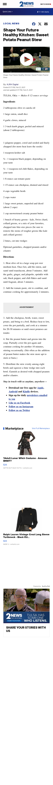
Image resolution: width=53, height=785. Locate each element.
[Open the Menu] (4, 4)
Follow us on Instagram (21, 406)
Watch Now (45, 4)
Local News (11, 23)
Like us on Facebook (19, 402)
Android (13, 391)
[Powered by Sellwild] (46, 586)
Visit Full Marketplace (41, 428)
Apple (40, 387)
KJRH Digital (12, 84)
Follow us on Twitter (19, 410)
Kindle (26, 391)
